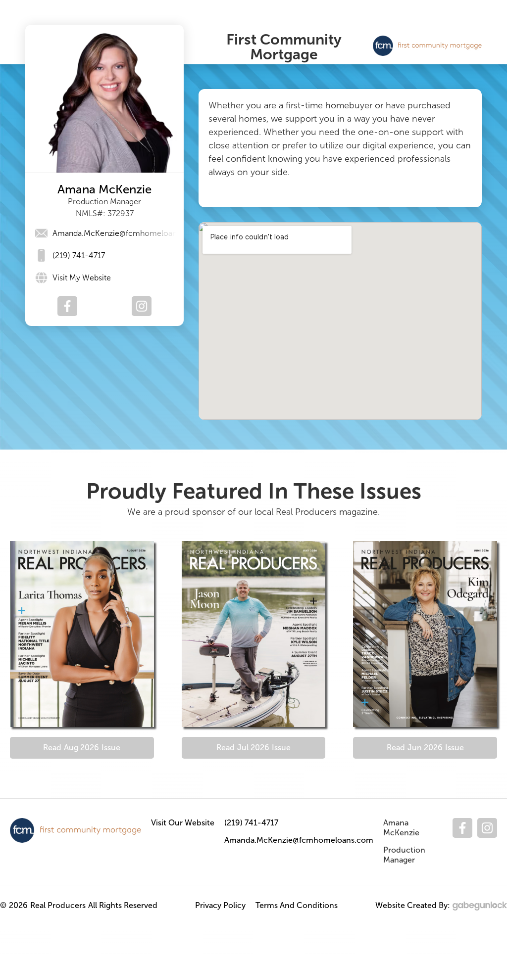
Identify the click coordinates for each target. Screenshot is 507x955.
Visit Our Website (182, 822)
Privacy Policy (220, 905)
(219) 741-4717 (251, 822)
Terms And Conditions (296, 905)
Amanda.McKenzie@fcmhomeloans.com (298, 840)
